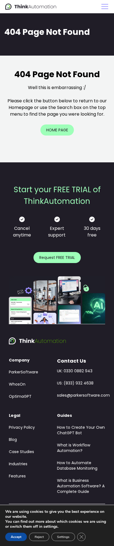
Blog (13, 440)
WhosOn (17, 384)
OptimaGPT (20, 397)
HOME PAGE (57, 130)
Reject (39, 537)
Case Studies (21, 452)
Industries (18, 464)
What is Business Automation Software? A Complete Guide (81, 486)
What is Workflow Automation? (73, 448)
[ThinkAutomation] (30, 7)
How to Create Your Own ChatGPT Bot (81, 430)
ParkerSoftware (23, 372)
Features (17, 476)
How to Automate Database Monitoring (77, 466)
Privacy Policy (22, 428)
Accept (16, 537)
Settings (63, 537)
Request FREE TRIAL (57, 258)
